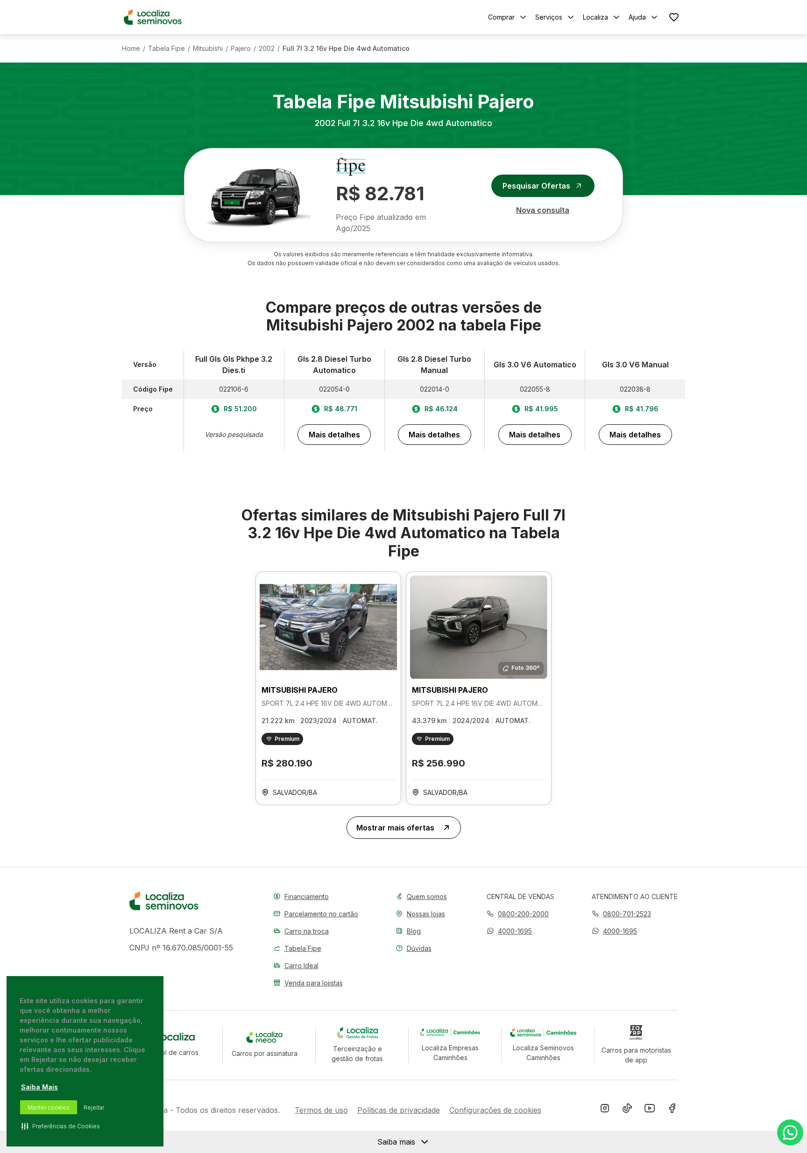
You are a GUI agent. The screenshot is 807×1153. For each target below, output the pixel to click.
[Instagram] (604, 1110)
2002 (267, 48)
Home (131, 48)
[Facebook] (672, 1110)
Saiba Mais (39, 1087)
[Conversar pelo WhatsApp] (790, 1132)
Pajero (241, 48)
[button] (509, 931)
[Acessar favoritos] (674, 17)
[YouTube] (649, 1110)
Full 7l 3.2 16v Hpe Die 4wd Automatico (346, 48)
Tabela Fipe (166, 48)
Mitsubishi (208, 48)
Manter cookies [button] (49, 1107)
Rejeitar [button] (94, 1107)
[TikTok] (627, 1110)
